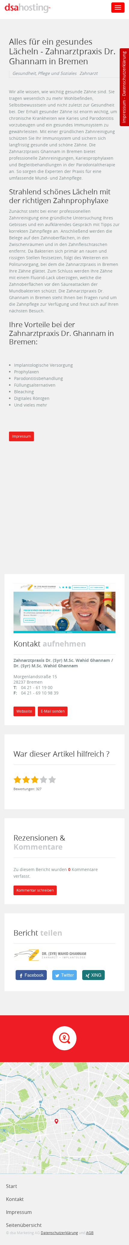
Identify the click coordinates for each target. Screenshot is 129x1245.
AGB (90, 1232)
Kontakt (15, 1199)
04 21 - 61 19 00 (36, 687)
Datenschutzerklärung (124, 73)
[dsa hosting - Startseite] (34, 8)
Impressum (124, 111)
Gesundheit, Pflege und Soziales (44, 73)
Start (11, 1186)
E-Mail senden (52, 711)
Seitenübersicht (24, 1225)
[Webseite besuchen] (65, 608)
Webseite (24, 711)
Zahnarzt (89, 73)
